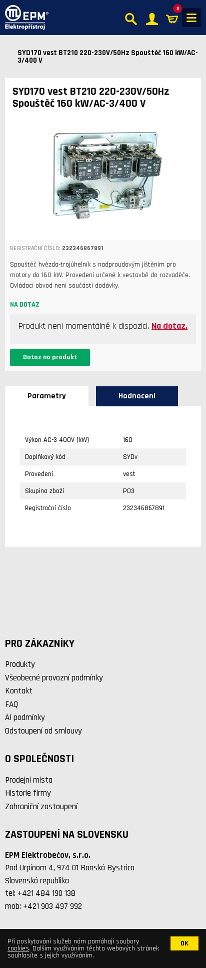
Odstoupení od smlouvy (43, 731)
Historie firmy (28, 793)
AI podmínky (25, 717)
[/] (24, 17)
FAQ (11, 704)
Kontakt (18, 690)
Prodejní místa (28, 780)
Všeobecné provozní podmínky (54, 677)
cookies (18, 948)
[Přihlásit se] (152, 18)
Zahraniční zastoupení (41, 806)
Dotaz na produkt (50, 357)
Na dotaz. (170, 326)
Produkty (20, 664)
